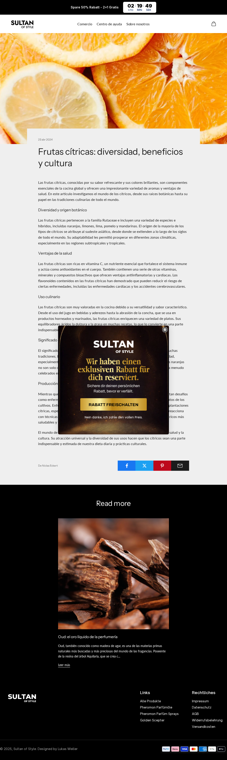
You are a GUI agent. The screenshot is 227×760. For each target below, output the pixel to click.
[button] (113, 404)
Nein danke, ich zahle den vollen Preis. (114, 417)
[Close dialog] (165, 329)
